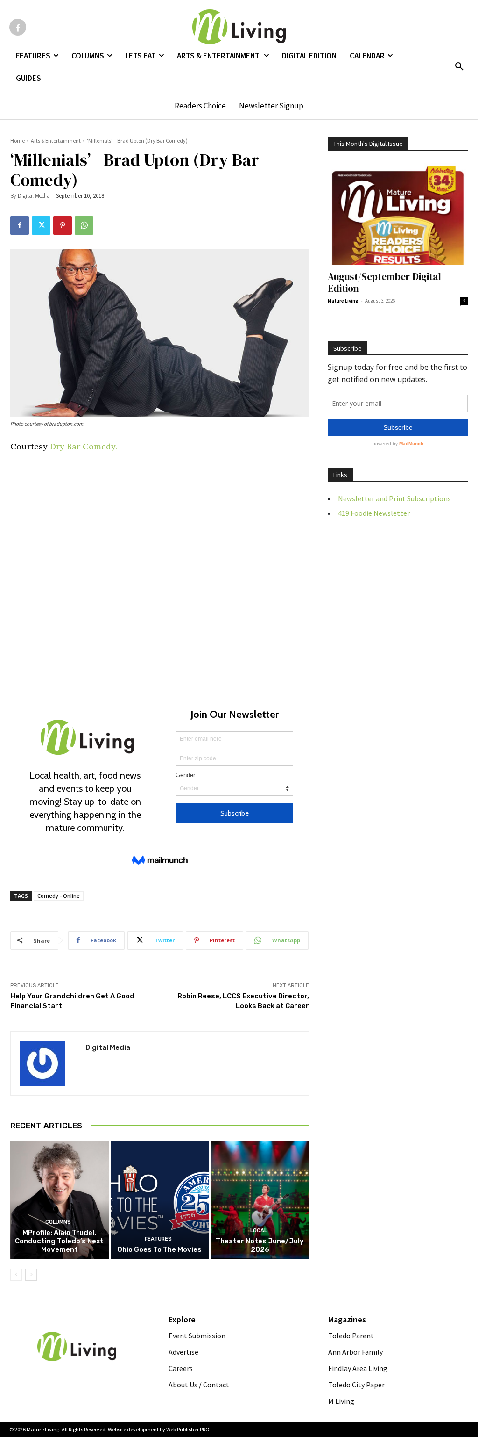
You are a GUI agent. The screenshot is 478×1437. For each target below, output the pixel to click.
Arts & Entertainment (56, 140)
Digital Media (34, 196)
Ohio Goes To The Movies (159, 1249)
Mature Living (343, 300)
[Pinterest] (62, 225)
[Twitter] (41, 225)
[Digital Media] (48, 1063)
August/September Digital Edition (384, 282)
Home (17, 140)
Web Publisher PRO (188, 1429)
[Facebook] (17, 27)
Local (258, 1230)
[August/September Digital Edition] (398, 214)
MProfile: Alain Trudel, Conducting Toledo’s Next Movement (59, 1241)
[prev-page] (16, 1275)
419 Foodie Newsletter (374, 513)
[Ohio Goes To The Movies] (160, 1200)
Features (158, 1239)
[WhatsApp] (84, 225)
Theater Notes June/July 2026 (260, 1245)
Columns (58, 1222)
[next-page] (31, 1275)
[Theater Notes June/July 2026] (260, 1200)
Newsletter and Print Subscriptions (394, 498)
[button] (459, 67)
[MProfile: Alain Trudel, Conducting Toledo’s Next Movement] (59, 1200)
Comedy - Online (58, 895)
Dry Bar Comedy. (82, 446)
